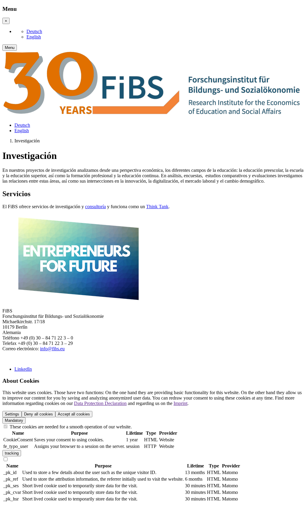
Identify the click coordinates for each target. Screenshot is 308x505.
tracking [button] (12, 453)
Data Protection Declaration (100, 403)
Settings (12, 414)
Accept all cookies (74, 414)
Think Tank (157, 206)
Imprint (180, 403)
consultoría (95, 206)
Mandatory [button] (14, 420)
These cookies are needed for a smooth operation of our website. (70, 426)
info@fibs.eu (52, 348)
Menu (9, 47)
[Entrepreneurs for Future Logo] (77, 300)
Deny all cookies (38, 414)
